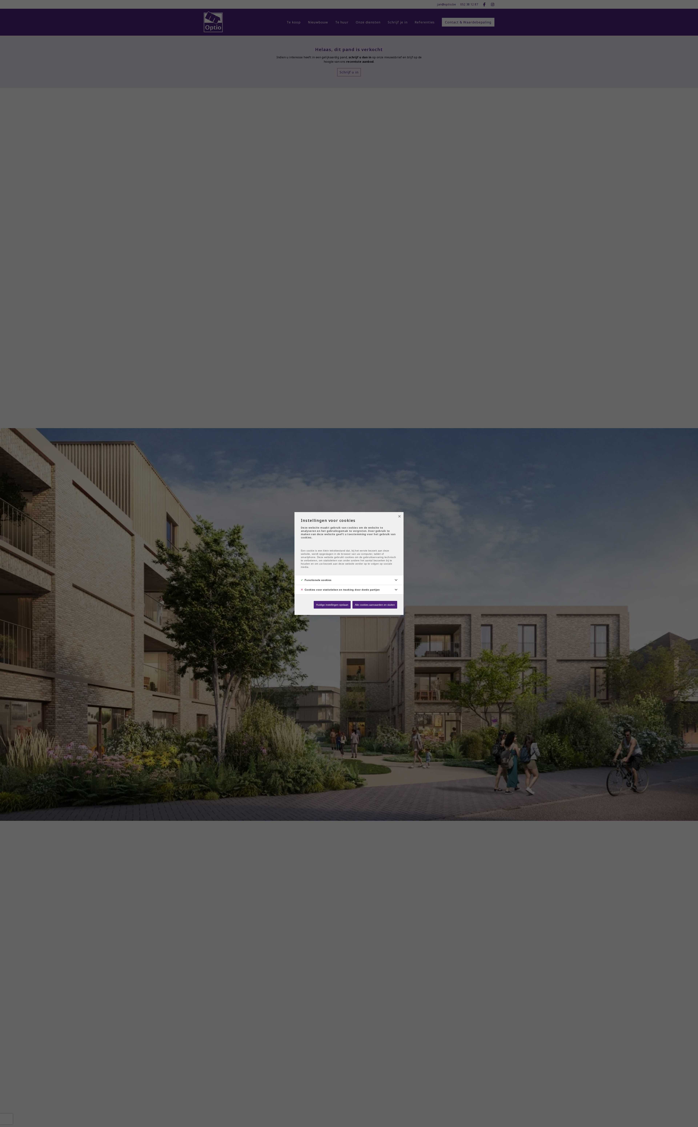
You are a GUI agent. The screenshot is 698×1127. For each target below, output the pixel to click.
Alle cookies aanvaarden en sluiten (375, 604)
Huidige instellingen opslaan (332, 604)
